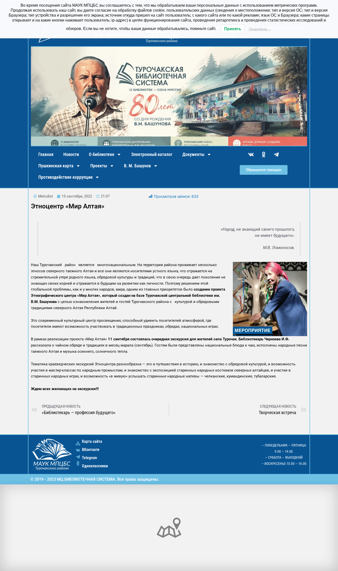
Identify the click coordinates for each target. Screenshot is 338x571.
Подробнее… (260, 29)
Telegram (89, 457)
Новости (71, 154)
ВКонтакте (90, 449)
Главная (45, 154)
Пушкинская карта (55, 165)
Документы (193, 154)
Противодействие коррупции (65, 177)
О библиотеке (101, 154)
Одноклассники (95, 466)
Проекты (98, 165)
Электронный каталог (151, 154)
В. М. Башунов (137, 165)
